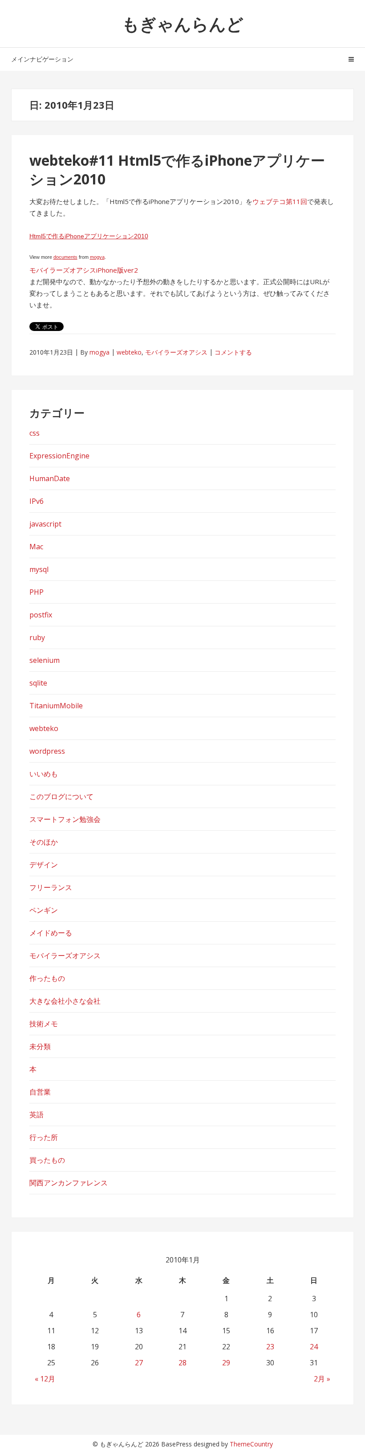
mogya (97, 257)
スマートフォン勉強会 (65, 819)
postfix (40, 615)
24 (314, 1347)
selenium (44, 660)
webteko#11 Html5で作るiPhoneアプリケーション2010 (177, 169)
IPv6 (36, 501)
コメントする (233, 352)
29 (226, 1363)
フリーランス (50, 887)
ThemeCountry (251, 1444)
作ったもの (47, 978)
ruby (37, 637)
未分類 (40, 1046)
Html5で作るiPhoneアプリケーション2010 (88, 236)
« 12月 (45, 1379)
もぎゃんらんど (182, 23)
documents (65, 257)
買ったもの (47, 1160)
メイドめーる (50, 933)
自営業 (40, 1092)
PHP (36, 592)
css (34, 433)
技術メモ (43, 1024)
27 (139, 1363)
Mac (36, 546)
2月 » (322, 1379)
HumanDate (49, 478)
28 (182, 1363)
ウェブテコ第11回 (279, 201)
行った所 (43, 1137)
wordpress (47, 751)
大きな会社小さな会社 (65, 1001)
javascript (45, 524)
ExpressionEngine (59, 456)
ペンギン (43, 910)
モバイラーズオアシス (176, 352)
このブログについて (61, 796)
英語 (36, 1114)
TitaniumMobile (56, 706)
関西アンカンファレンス (68, 1183)
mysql (39, 569)
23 (270, 1347)
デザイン (43, 865)
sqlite (38, 683)
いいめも (43, 774)
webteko (129, 352)
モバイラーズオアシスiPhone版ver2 (83, 269)
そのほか (43, 842)
